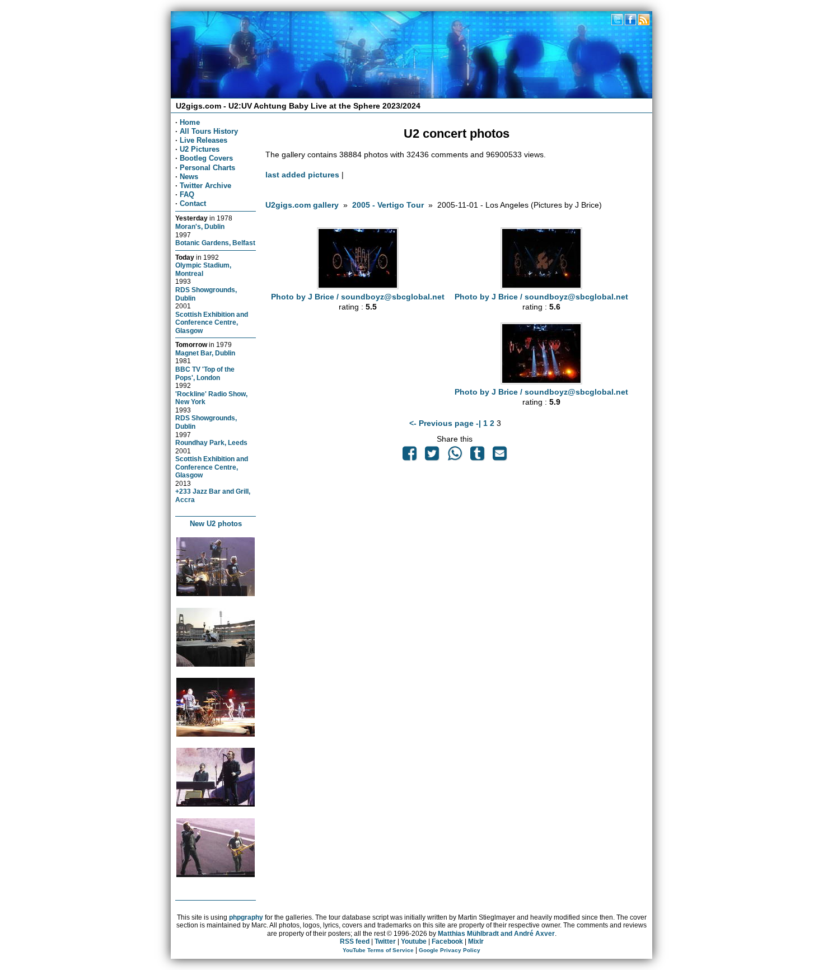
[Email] (500, 456)
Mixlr (476, 941)
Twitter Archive (205, 185)
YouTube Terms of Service (378, 950)
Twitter (385, 941)
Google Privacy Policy (449, 950)
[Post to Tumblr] (477, 456)
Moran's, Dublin (200, 226)
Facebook (447, 941)
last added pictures (302, 174)
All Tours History (209, 131)
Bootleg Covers (206, 158)
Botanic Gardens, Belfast (215, 242)
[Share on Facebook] (409, 456)
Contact (193, 203)
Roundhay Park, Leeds (211, 442)
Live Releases (203, 140)
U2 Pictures (199, 149)
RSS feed (355, 941)
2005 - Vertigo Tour (388, 204)
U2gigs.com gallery (302, 204)
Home (190, 122)
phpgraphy (246, 917)
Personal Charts (207, 167)
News (189, 176)
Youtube (414, 941)
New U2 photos (216, 523)
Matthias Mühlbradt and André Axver (496, 933)
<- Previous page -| (446, 423)
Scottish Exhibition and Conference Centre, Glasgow (211, 322)
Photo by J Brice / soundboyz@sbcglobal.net (358, 296)
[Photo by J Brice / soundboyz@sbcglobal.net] (358, 286)
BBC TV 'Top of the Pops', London (205, 373)
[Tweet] (432, 456)
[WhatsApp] (454, 456)
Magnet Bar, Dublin (205, 353)
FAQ (187, 194)
